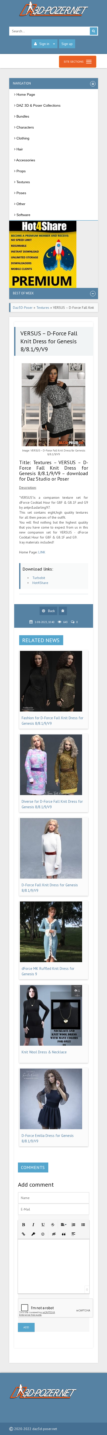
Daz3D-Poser (23, 307)
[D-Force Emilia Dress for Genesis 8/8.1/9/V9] (51, 1128)
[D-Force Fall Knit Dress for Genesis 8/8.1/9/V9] (51, 877)
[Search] (93, 31)
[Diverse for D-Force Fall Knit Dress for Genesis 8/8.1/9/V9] (51, 794)
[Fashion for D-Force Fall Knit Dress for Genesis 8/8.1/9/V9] (51, 710)
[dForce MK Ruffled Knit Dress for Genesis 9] (51, 961)
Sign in (44, 44)
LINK (41, 552)
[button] (23, 1224)
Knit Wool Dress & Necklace (44, 1052)
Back (51, 611)
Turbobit (38, 578)
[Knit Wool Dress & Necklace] (51, 1044)
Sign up (67, 44)
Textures (42, 307)
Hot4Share (40, 583)
